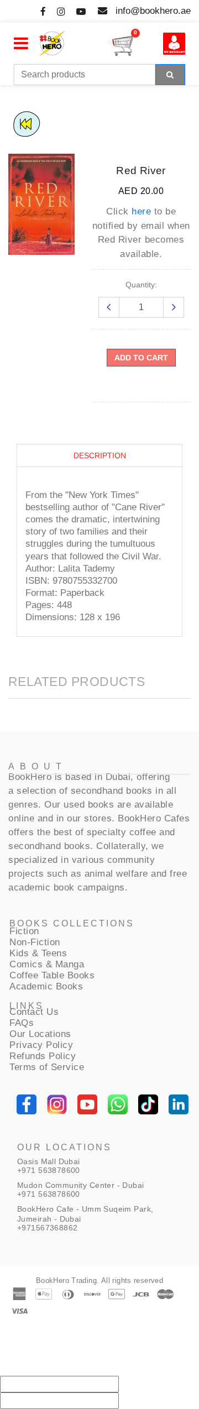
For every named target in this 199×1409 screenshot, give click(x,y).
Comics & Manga (46, 964)
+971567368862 (47, 1227)
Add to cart (141, 357)
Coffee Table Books (52, 975)
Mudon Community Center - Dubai (80, 1185)
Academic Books (46, 986)
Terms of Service (46, 1067)
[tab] (99, 455)
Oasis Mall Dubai (48, 1161)
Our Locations (40, 1034)
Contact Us (34, 1012)
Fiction (24, 931)
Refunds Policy (42, 1056)
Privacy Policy (41, 1045)
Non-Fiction (34, 942)
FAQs (21, 1023)
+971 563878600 (48, 1170)
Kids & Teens (38, 953)
